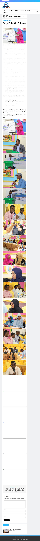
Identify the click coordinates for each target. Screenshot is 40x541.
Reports (10, 20)
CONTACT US (22, 10)
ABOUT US (7, 10)
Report (7, 20)
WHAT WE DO (16, 10)
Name (5, 509)
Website (5, 516)
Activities (4, 20)
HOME (4, 10)
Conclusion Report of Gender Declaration (15, 529)
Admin (4, 26)
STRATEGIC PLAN (27, 10)
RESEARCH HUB (6, 12)
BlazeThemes (26, 539)
